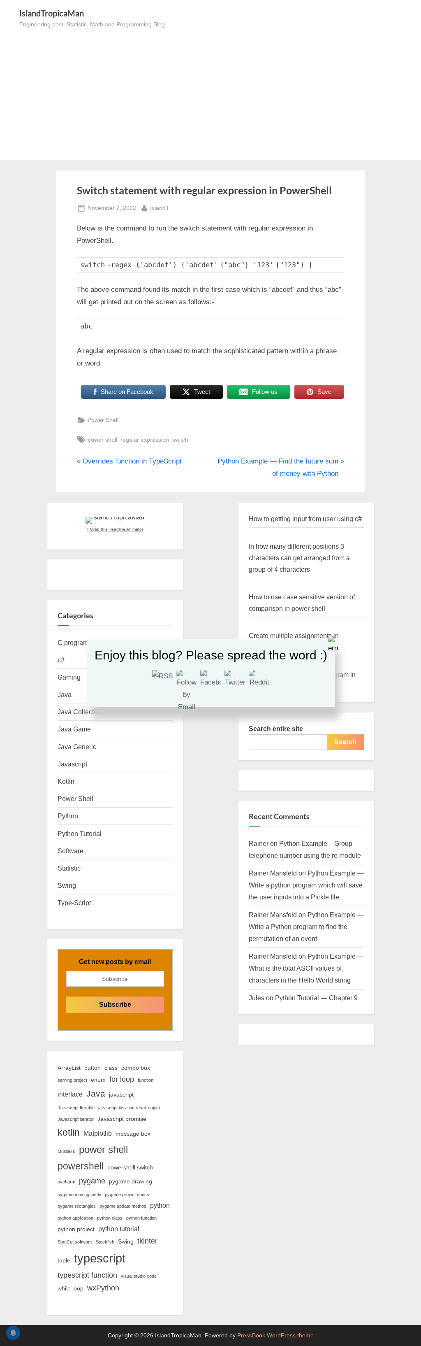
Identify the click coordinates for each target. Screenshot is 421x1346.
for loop (121, 1079)
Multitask (66, 1151)
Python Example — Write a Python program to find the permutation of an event (306, 926)
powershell (81, 1166)
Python (68, 816)
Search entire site (276, 728)
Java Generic (77, 746)
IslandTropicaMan (51, 13)
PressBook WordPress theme (275, 1335)
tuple (64, 1260)
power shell (102, 439)
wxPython (103, 1288)
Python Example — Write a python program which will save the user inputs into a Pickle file (306, 885)
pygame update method (122, 1206)
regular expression (144, 439)
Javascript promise (121, 1118)
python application (75, 1218)
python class (110, 1218)
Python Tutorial (80, 833)
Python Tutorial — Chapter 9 (316, 997)
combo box (135, 1067)
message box (133, 1133)
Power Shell (103, 420)
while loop (70, 1288)
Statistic (69, 868)
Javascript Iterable (76, 1107)
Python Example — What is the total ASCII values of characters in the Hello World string (306, 968)
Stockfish (105, 1241)
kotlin (69, 1132)
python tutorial (118, 1228)
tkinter (147, 1241)
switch (180, 439)
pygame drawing (130, 1181)
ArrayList (69, 1067)
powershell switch (130, 1167)
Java (95, 1093)
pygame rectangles (77, 1206)
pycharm (66, 1181)
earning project (72, 1080)
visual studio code (139, 1276)
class (111, 1067)
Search (345, 741)
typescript (99, 1258)
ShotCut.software (75, 1241)
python (160, 1205)
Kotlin (66, 781)
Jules (256, 997)
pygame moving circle (79, 1194)
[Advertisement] (210, 91)
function (145, 1080)
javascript (121, 1094)
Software (70, 851)
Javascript (72, 764)
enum (98, 1079)
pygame (92, 1181)
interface (70, 1094)
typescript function (87, 1275)
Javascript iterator (76, 1119)
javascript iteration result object (129, 1107)
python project (76, 1229)
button (92, 1067)
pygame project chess (127, 1194)
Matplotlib (97, 1133)
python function (141, 1218)
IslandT (159, 207)
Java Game (74, 729)
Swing (67, 885)
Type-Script (74, 902)
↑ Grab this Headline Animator (115, 529)
